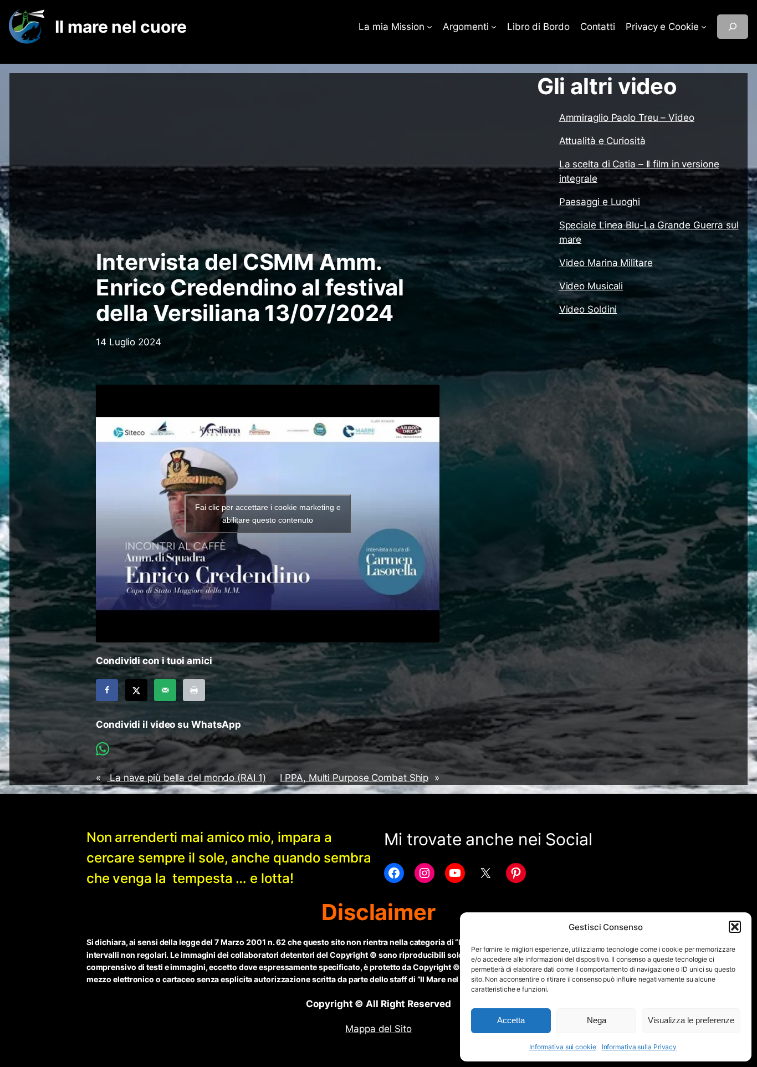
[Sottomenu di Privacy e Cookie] (704, 26)
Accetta (511, 1020)
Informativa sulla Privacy (639, 1047)
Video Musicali (591, 286)
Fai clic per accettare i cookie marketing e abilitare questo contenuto (268, 513)
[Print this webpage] (194, 690)
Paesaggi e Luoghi (599, 201)
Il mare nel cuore (120, 27)
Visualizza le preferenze (691, 1020)
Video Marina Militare (606, 262)
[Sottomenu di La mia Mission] (429, 26)
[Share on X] (136, 690)
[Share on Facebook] (107, 690)
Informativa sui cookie (562, 1047)
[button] (734, 926)
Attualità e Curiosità (602, 140)
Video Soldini (588, 309)
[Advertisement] (267, 161)
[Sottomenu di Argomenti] (494, 26)
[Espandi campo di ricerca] (732, 26)
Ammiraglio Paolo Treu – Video (626, 117)
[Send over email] (165, 690)
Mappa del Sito (378, 1028)
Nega (596, 1020)
